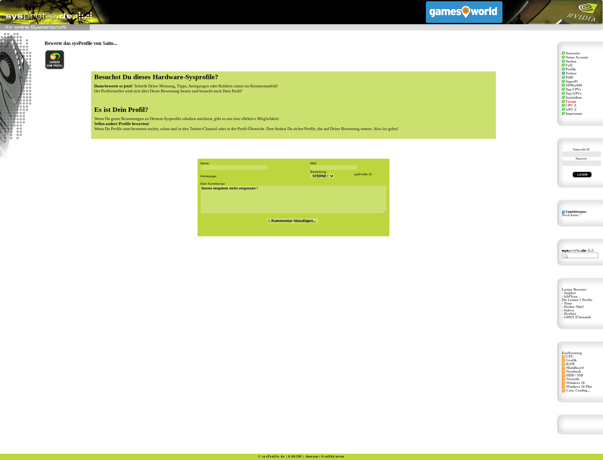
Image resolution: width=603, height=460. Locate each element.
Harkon (570, 313)
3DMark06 (574, 85)
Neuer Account (577, 57)
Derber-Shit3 (574, 307)
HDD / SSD (574, 375)
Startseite (573, 53)
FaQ (569, 65)
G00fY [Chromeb (577, 317)
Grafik (571, 360)
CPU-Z (571, 105)
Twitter (571, 73)
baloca (569, 310)
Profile (571, 69)
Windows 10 (575, 383)
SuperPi (572, 81)
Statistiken (574, 97)
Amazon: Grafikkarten (325, 456)
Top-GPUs (573, 93)
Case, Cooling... (578, 390)
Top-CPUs (573, 89)
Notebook (573, 371)
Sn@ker (570, 293)
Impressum (574, 113)
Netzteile (572, 379)
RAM (570, 364)
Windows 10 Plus (579, 386)
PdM (569, 77)
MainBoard (575, 368)
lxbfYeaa (571, 296)
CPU (569, 356)
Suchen (571, 61)
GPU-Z (571, 109)
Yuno (568, 303)
